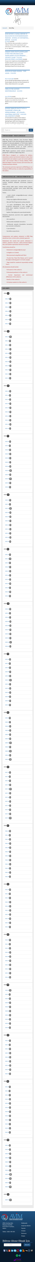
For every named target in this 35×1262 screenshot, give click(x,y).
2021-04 (8, 583)
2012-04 (8, 1069)
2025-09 (8, 349)
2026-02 (8, 319)
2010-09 (8, 1153)
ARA (31, 130)
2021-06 (7, 575)
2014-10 (7, 948)
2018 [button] (6, 712)
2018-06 (8, 738)
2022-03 (8, 533)
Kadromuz (24, 1233)
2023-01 (7, 487)
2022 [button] (6, 494)
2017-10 (7, 780)
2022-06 (8, 521)
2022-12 (8, 500)
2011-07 (7, 1107)
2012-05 (8, 1065)
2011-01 (7, 1132)
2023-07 (8, 462)
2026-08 (8, 299)
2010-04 (8, 1174)
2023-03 (8, 479)
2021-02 (8, 592)
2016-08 (8, 847)
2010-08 (8, 1158)
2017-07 (8, 793)
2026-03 (8, 315)
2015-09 (8, 902)
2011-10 (7, 1095)
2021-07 (8, 571)
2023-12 (7, 441)
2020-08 (8, 625)
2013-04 (7, 1015)
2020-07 (8, 629)
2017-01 (8, 818)
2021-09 (8, 567)
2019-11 (7, 663)
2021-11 (8, 559)
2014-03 (7, 977)
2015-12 (7, 889)
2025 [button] (6, 331)
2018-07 (7, 734)
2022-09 (8, 512)
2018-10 (7, 722)
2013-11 (7, 994)
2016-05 (8, 860)
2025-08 (8, 353)
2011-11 (7, 1091)
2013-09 (7, 1002)
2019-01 (7, 705)
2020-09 (8, 621)
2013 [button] (6, 985)
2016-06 (8, 856)
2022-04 (8, 529)
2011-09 (7, 1099)
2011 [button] (6, 1081)
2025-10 (8, 345)
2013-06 (7, 1011)
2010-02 (7, 1182)
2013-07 (7, 1007)
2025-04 (8, 370)
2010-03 (8, 1178)
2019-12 (7, 659)
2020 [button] (6, 603)
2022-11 (7, 504)
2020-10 (7, 617)
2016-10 (7, 839)
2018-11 (7, 718)
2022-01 (8, 541)
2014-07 (8, 960)
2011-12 (7, 1087)
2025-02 (8, 374)
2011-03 (7, 1124)
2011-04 (7, 1120)
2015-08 (8, 906)
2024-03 (8, 420)
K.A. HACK (7, 41)
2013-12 (8, 990)
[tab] (17, 293)
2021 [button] (6, 549)
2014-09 (8, 952)
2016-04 (8, 864)
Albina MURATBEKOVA (10, 116)
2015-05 (7, 914)
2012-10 (7, 1049)
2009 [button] (6, 1194)
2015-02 (7, 923)
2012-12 (7, 1040)
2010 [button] (6, 1140)
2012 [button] (6, 1035)
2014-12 (7, 940)
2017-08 (8, 789)
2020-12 (8, 609)
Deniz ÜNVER (8, 96)
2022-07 (8, 516)
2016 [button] (6, 825)
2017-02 (8, 814)
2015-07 (8, 910)
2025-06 (8, 361)
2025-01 (8, 378)
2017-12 (7, 772)
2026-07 (8, 303)
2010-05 (8, 1170)
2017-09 (8, 785)
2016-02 (7, 872)
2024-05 (8, 416)
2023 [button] (6, 436)
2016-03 (7, 868)
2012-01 (7, 1074)
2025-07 (8, 357)
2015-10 (7, 898)
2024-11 (7, 395)
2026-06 (8, 307)
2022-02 (8, 537)
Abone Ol (27, 1245)
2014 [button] (6, 934)
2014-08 (8, 956)
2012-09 (8, 1053)
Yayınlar (23, 1228)
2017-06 (7, 797)
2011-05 (7, 1116)
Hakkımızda (24, 1223)
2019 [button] (6, 654)
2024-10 (7, 399)
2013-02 (7, 1023)
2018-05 (8, 743)
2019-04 (8, 692)
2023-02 (8, 483)
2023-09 (8, 454)
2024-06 (8, 412)
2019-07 (8, 680)
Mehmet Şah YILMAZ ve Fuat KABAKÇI (14, 59)
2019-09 (8, 672)
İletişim (23, 1236)
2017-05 (7, 801)
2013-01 (7, 1027)
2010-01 (8, 1187)
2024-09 (8, 403)
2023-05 (8, 470)
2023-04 (8, 474)
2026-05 (8, 311)
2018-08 (8, 730)
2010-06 (8, 1166)
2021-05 (7, 579)
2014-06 (8, 965)
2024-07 (8, 408)
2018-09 (8, 726)
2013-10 (7, 998)
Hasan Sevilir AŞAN (9, 78)
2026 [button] (6, 293)
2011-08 (7, 1103)
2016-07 (7, 852)
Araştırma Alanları (26, 1225)
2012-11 (7, 1045)
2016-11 (7, 835)
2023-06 (8, 466)
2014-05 (8, 969)
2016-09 (8, 843)
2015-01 (7, 927)
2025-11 (7, 341)
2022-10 (8, 508)
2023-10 (7, 450)
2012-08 (8, 1057)
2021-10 (7, 563)
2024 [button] (6, 385)
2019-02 (7, 701)
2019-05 (8, 688)
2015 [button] (6, 884)
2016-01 (7, 876)
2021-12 (7, 554)
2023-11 (7, 445)
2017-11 (7, 776)
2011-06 (7, 1111)
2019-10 (7, 667)
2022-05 (8, 525)
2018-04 (8, 747)
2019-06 (7, 684)
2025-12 (8, 337)
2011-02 (7, 1128)
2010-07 (8, 1162)
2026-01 (8, 323)
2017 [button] (6, 767)
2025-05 (8, 365)
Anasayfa (5, 28)
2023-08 (8, 458)
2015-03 (7, 918)
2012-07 (7, 1061)
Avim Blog (11, 28)
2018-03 (8, 751)
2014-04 (8, 973)
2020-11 (7, 613)
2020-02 (8, 646)
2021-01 (7, 596)
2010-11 (7, 1145)
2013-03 (7, 1019)
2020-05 (8, 638)
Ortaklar (23, 1231)
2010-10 (7, 1149)
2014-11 (7, 944)
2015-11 (7, 894)
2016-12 (7, 831)
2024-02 (8, 424)
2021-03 (7, 588)
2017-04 (7, 805)
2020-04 (8, 642)
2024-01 (7, 428)
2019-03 (7, 696)
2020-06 (8, 634)
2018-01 (8, 759)
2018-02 (8, 755)
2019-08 (8, 676)
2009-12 (8, 1200)
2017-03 (7, 809)
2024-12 (8, 391)
